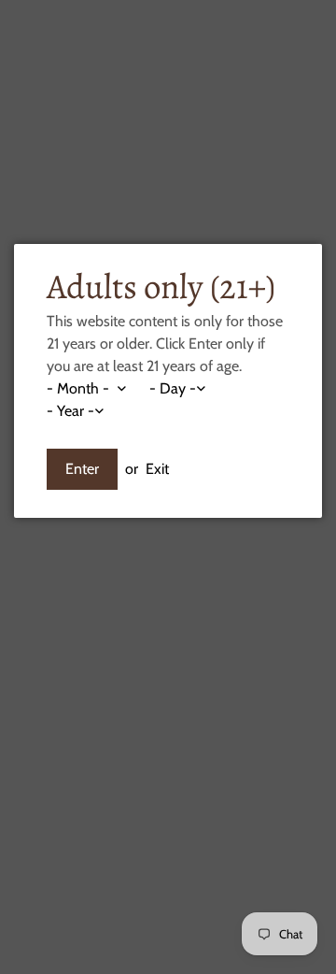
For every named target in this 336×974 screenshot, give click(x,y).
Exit (157, 469)
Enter (82, 469)
